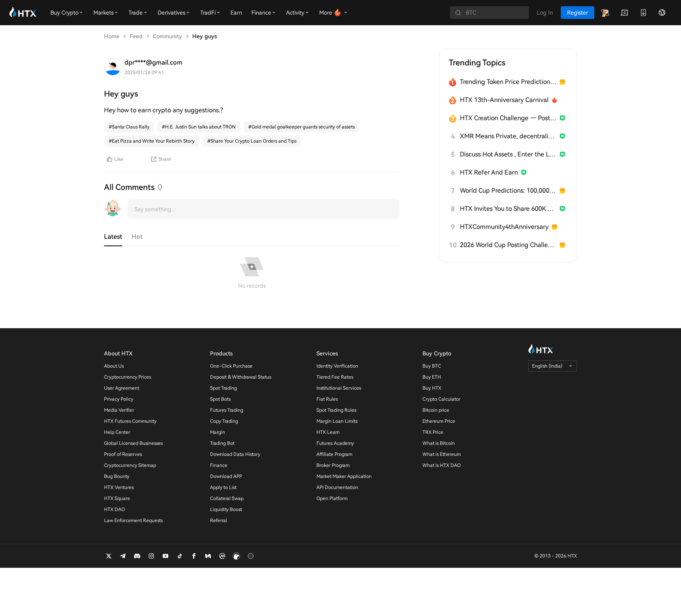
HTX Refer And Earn (489, 172)
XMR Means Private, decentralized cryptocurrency (508, 136)
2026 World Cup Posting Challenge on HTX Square (508, 245)
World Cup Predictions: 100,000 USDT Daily (508, 190)
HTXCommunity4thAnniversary (504, 227)
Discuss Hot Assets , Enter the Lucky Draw (508, 154)
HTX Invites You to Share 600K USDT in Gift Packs (508, 208)
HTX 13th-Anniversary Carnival (504, 100)
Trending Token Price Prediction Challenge (508, 82)
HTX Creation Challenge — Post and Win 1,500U (508, 118)
